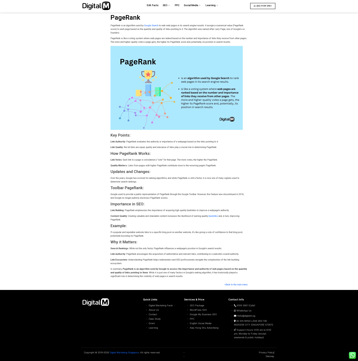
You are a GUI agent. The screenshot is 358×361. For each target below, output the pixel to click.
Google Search (151, 25)
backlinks (213, 216)
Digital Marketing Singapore (124, 352)
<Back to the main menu (236, 284)
